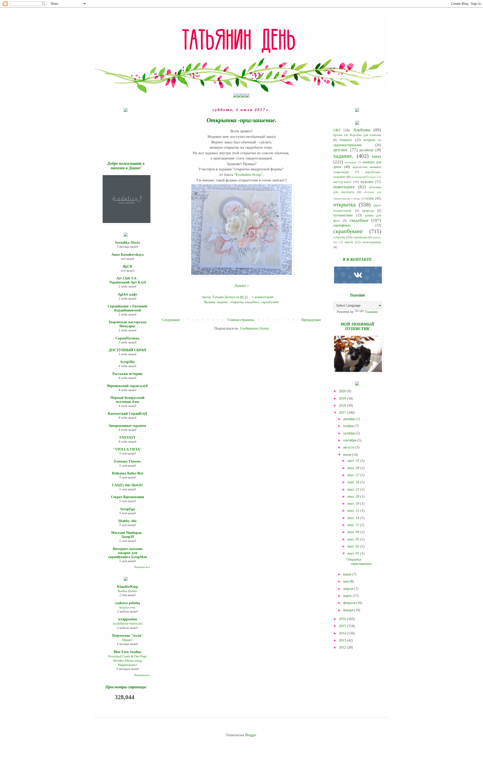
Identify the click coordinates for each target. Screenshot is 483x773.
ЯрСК (127, 266)
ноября (348, 426)
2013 (343, 640)
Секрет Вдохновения (127, 497)
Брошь (338, 135)
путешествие (343, 215)
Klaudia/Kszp (127, 587)
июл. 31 (353, 461)
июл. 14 (353, 518)
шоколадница (371, 242)
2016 (343, 619)
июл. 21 (353, 489)
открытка (237, 302)
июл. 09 (353, 532)
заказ (376, 156)
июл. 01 (353, 553)
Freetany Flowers (127, 461)
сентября (350, 440)
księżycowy (127, 607)
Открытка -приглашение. (241, 120)
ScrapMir (127, 362)
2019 (343, 398)
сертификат (342, 225)
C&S (336, 130)
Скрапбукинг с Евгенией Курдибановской (127, 308)
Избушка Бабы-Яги (127, 473)
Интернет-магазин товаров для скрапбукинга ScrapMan (127, 553)
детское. (340, 149)
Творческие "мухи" (127, 635)
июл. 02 (353, 546)
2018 (343, 405)
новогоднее (344, 186)
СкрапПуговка (127, 338)
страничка (359, 237)
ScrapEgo (127, 509)
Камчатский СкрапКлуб (127, 413)
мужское (366, 182)
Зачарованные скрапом (127, 426)
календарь (351, 162)
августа (349, 447)
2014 (343, 633)
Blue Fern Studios (127, 652)
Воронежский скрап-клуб (127, 386)
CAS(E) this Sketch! (127, 485)
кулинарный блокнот (364, 176)
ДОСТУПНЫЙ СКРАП (127, 350)
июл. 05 (353, 539)
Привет (127, 640)
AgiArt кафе (127, 294)
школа (349, 242)
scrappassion (127, 619)
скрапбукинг (270, 302)
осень (370, 198)
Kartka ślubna (127, 591)
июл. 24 (353, 482)
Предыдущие (311, 320)
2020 (343, 391)
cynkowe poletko (127, 603)
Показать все (142, 567)
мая (346, 581)
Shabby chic (127, 521)
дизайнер (366, 150)
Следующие (171, 320)
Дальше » (241, 285)
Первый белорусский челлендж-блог (127, 400)
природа (368, 210)
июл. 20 (353, 496)
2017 (343, 412)
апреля (348, 589)
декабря (349, 419)
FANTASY (127, 437)
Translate (371, 312)
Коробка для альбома (365, 135)
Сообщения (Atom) (254, 328)
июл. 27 (353, 475)
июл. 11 (353, 525)
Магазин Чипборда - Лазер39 (127, 535)
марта (348, 596)
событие (339, 237)
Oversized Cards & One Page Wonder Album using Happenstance (127, 660)
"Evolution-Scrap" (248, 174)
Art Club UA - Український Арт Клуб (127, 280)
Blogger (250, 735)
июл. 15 (353, 510)
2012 (343, 647)
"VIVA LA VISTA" (127, 449)
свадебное (252, 302)
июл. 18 (353, 503)
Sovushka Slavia (127, 242)
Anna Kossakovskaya (127, 254)
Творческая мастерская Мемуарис (127, 324)
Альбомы (361, 129)
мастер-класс (342, 182)
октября (349, 433)
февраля (349, 603)
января (348, 610)
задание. (223, 302)
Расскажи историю (127, 374)
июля (347, 455)
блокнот (346, 140)
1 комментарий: (263, 297)
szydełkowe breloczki (127, 623)
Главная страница (240, 320)
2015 (343, 626)
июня (347, 574)
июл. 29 (353, 468)
